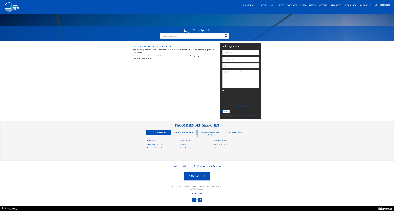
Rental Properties (186, 148)
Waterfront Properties (155, 144)
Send (226, 111)
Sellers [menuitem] (312, 5)
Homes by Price (235, 132)
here (164, 56)
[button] (226, 36)
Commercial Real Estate (155, 148)
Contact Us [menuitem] (365, 5)
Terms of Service (251, 115)
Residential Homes (220, 140)
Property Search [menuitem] (266, 5)
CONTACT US (197, 176)
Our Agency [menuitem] (350, 5)
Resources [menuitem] (336, 5)
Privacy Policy (243, 107)
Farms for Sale (185, 140)
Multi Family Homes (221, 144)
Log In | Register (382, 5)
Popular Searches (159, 132)
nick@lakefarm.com (197, 189)
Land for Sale (151, 140)
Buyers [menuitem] (303, 5)
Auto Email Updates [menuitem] (287, 5)
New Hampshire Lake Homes (210, 133)
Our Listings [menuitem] (248, 5)
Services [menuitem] (323, 5)
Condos (183, 144)
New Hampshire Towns (184, 132)
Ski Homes (217, 148)
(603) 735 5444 (190, 186)
